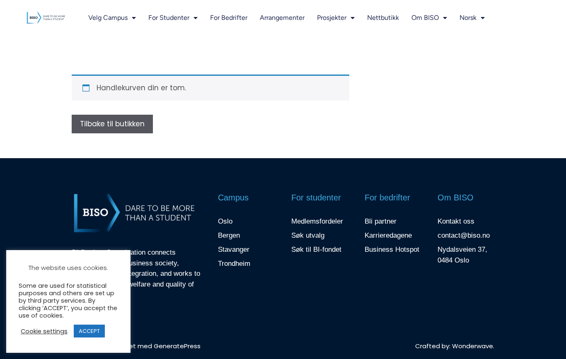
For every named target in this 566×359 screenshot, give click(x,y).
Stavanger (233, 249)
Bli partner (381, 221)
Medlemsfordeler (317, 221)
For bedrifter (228, 18)
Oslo (225, 221)
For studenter (168, 18)
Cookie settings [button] (44, 331)
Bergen (229, 235)
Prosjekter (331, 18)
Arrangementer (282, 18)
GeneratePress (177, 346)
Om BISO (425, 18)
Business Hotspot (392, 249)
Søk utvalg (307, 235)
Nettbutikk (383, 18)
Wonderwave (472, 346)
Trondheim (234, 263)
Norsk (468, 18)
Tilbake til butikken (112, 124)
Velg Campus (108, 18)
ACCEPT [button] (89, 331)
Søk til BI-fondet (316, 249)
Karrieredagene (388, 235)
